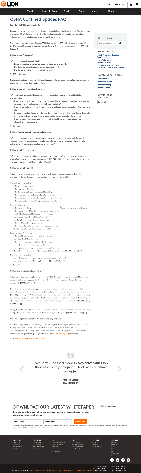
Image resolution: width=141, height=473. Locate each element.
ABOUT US (17, 440)
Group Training (49, 11)
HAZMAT (113, 442)
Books (82, 11)
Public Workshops (38, 446)
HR (112, 455)
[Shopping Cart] (130, 5)
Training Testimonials (19, 449)
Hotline (94, 442)
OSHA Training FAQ (61, 334)
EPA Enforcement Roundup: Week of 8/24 (108, 56)
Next (119, 368)
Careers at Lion (18, 446)
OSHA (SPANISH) (116, 453)
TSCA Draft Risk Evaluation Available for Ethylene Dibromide (110, 66)
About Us (96, 11)
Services (68, 11)
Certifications (17, 442)
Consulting (95, 444)
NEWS (74, 440)
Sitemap (89, 470)
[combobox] (110, 102)
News (111, 11)
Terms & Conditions (37, 427)
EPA (112, 449)
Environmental (103, 79)
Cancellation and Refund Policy (51, 470)
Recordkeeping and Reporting (31, 338)
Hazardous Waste (104, 82)
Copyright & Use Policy (70, 470)
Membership (56, 451)
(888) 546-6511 (119, 4)
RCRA (113, 446)
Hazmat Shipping (104, 85)
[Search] (137, 4)
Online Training (37, 442)
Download (80, 422)
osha (16, 338)
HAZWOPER (114, 444)
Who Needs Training (58, 442)
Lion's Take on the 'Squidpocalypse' (104, 61)
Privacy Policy (49, 427)
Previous (21, 368)
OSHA (113, 451)
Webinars (55, 446)
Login (108, 4)
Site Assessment (96, 446)
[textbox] (110, 102)
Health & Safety (103, 88)
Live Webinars (37, 444)
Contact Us (16, 444)
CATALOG (114, 440)
